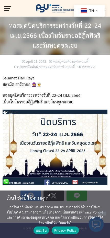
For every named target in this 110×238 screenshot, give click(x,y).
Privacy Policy (65, 230)
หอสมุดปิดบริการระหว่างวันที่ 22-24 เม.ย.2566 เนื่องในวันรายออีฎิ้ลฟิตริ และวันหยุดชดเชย (55, 35)
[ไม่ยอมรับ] (102, 214)
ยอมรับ (41, 230)
